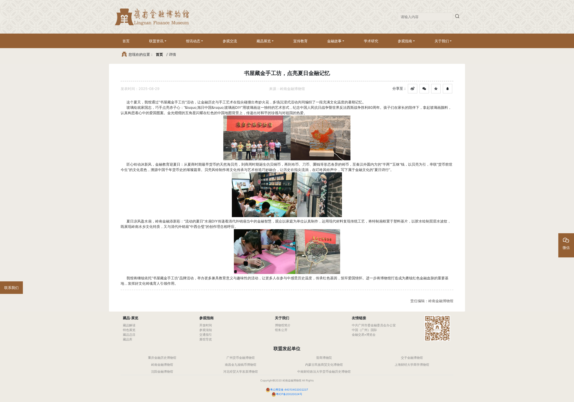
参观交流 (230, 41)
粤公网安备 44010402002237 (289, 389)
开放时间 (205, 325)
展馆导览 (205, 339)
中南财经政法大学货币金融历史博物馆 (324, 371)
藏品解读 (129, 325)
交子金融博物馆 (412, 357)
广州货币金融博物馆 (240, 357)
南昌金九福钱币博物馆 (240, 364)
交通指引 (205, 334)
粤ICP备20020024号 (289, 394)
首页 (126, 41)
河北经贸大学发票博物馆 (240, 371)
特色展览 (129, 330)
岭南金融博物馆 (162, 364)
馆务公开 (281, 330)
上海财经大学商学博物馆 (412, 364)
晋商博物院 (324, 357)
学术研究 (371, 41)
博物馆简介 (283, 325)
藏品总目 (129, 334)
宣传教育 (300, 41)
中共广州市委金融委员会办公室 (374, 325)
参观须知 (205, 330)
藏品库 (127, 339)
